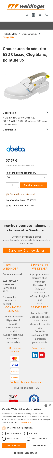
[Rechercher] (26, 15)
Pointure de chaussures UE (21, 172)
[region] (26, 89)
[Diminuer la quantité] (9, 185)
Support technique (13, 334)
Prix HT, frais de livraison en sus (20, 165)
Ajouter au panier (33, 185)
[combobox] (46, 405)
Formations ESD (39, 313)
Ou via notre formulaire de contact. (10, 300)
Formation (38, 285)
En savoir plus (25, 422)
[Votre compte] (40, 15)
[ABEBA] (26, 148)
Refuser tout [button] (39, 445)
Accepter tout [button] (14, 445)
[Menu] (6, 15)
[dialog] (26, 430)
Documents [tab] (9, 129)
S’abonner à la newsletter (26, 250)
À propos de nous (39, 274)
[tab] (26, 118)
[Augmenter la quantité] (16, 185)
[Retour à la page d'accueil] (26, 6)
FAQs (40, 303)
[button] (26, 453)
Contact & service (13, 316)
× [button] (50, 405)
